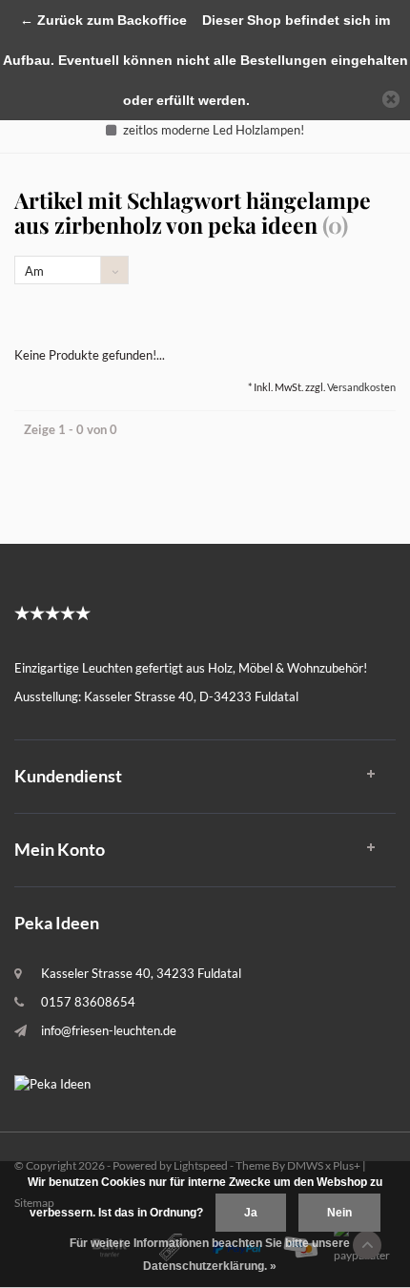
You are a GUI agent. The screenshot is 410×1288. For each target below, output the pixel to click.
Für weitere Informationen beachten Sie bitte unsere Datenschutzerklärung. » (210, 1254)
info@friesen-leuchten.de (108, 1030)
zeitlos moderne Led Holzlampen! (213, 129)
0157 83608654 (88, 1001)
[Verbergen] (391, 99)
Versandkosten (361, 387)
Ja (250, 1212)
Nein (339, 1212)
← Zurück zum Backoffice (103, 20)
